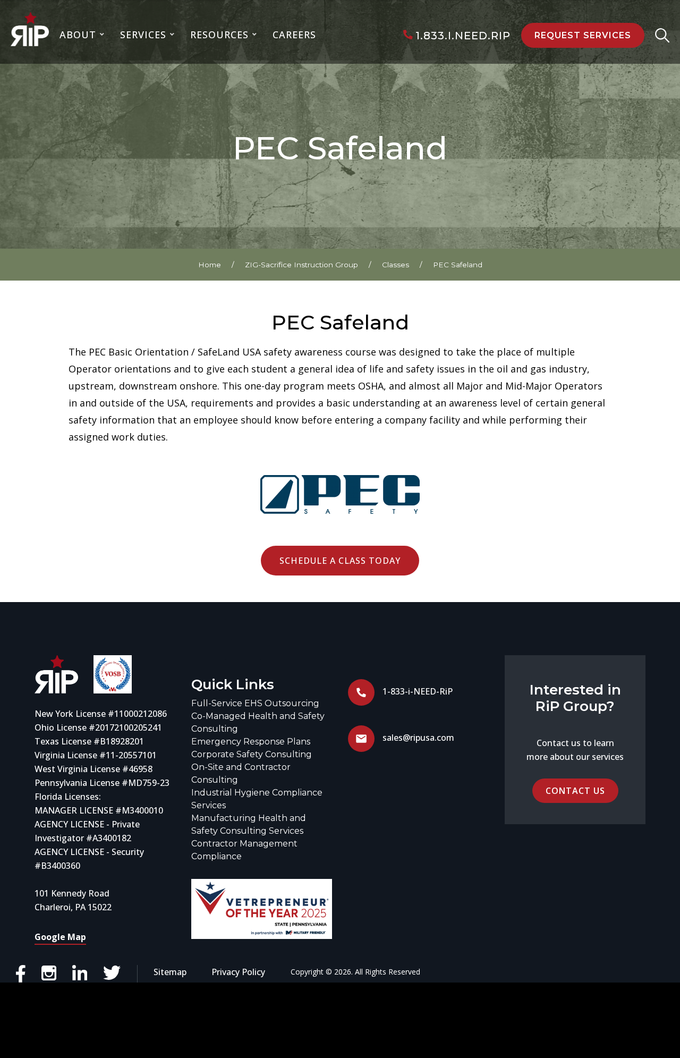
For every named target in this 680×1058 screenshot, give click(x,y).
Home (209, 264)
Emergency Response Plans (250, 742)
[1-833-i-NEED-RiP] (361, 702)
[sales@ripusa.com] (361, 749)
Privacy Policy (238, 972)
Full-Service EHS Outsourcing (255, 703)
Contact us (575, 791)
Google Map (60, 937)
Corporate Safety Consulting (251, 754)
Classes (395, 264)
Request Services (582, 35)
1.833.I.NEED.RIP (463, 35)
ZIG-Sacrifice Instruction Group (301, 264)
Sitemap (170, 972)
